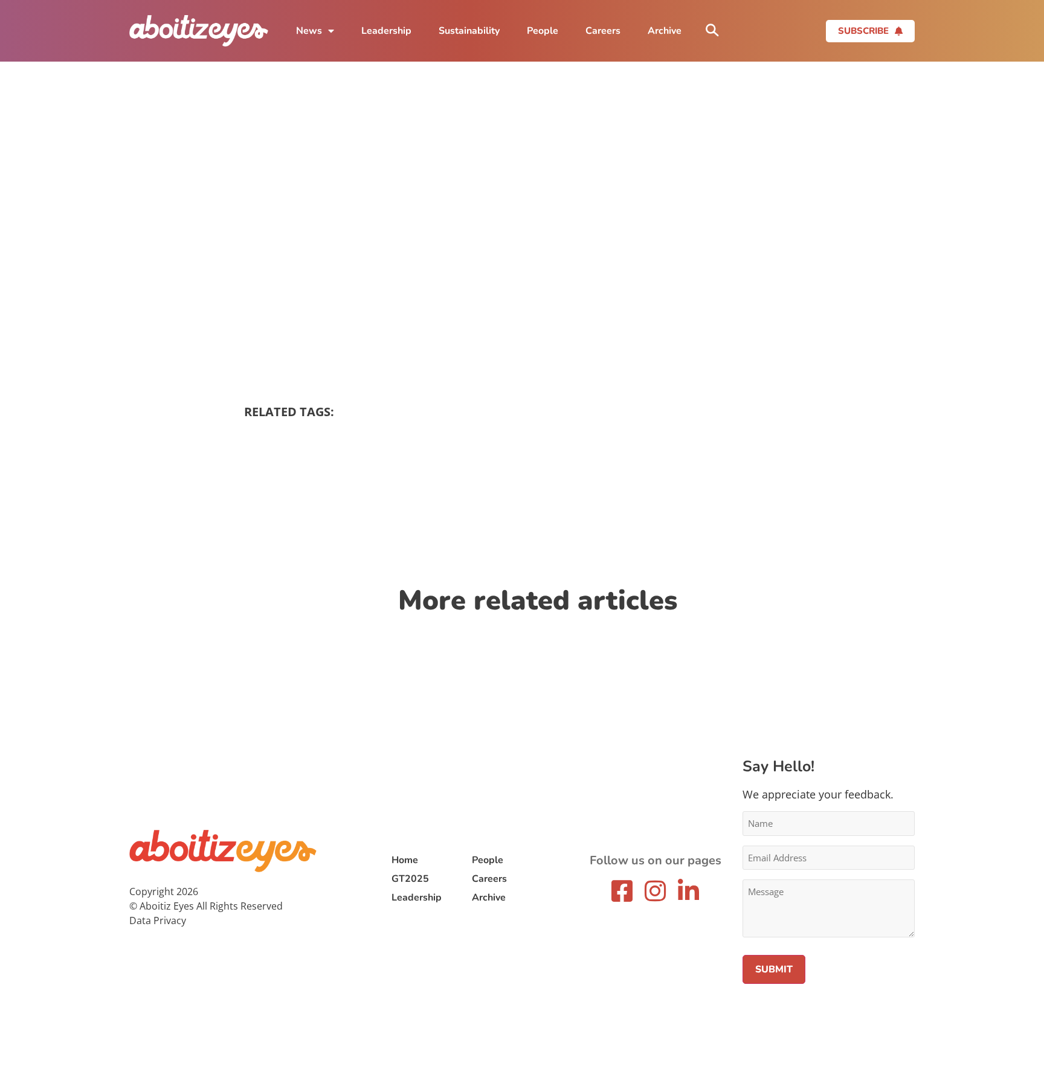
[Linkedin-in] (689, 891)
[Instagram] (655, 891)
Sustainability (469, 30)
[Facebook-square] (622, 891)
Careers (602, 30)
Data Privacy (157, 920)
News (309, 30)
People (542, 30)
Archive (665, 30)
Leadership (386, 30)
